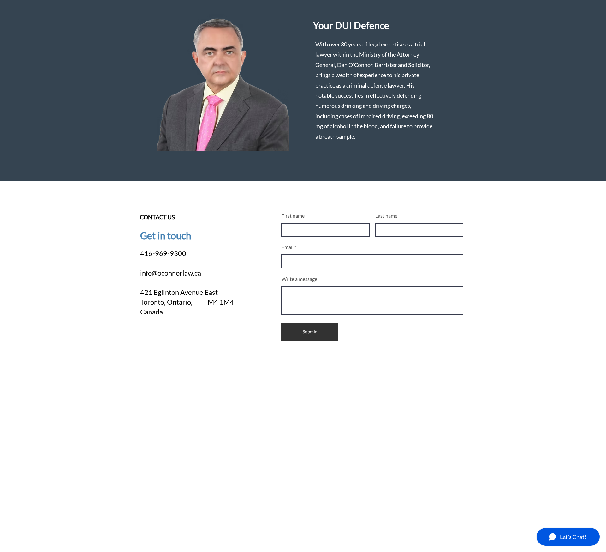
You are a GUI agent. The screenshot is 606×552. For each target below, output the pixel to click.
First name (293, 215)
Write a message (299, 279)
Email (288, 247)
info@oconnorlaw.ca (170, 273)
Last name (386, 215)
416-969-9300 (163, 253)
